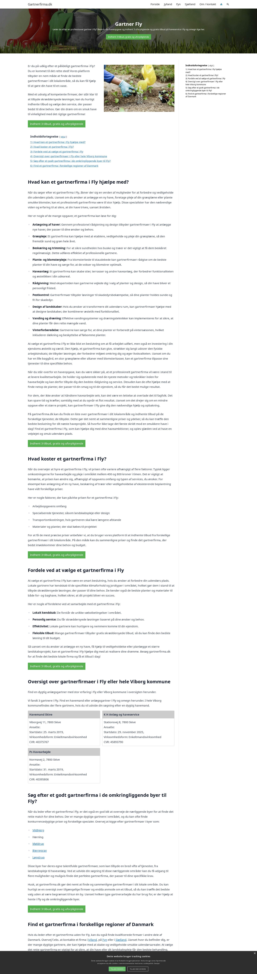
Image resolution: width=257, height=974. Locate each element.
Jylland (168, 4)
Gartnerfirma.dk (40, 4)
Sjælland (190, 4)
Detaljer (157, 963)
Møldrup (38, 844)
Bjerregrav (40, 850)
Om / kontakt (208, 4)
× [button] (255, 953)
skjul (63, 136)
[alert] (128, 962)
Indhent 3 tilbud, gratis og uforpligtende (128, 36)
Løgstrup (39, 857)
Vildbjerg (38, 830)
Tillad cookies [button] (117, 969)
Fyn (178, 4)
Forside (155, 4)
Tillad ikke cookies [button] (138, 969)
